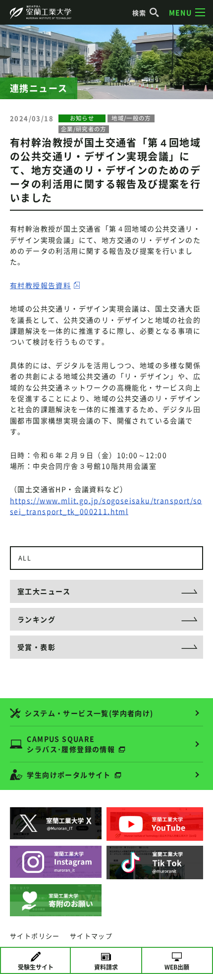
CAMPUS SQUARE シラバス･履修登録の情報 (71, 744)
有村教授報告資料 (40, 285)
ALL (24, 557)
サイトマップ (91, 935)
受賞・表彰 (36, 647)
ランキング (36, 619)
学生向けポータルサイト (68, 775)
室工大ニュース (44, 591)
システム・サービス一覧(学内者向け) (89, 713)
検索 (139, 12)
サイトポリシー (35, 935)
